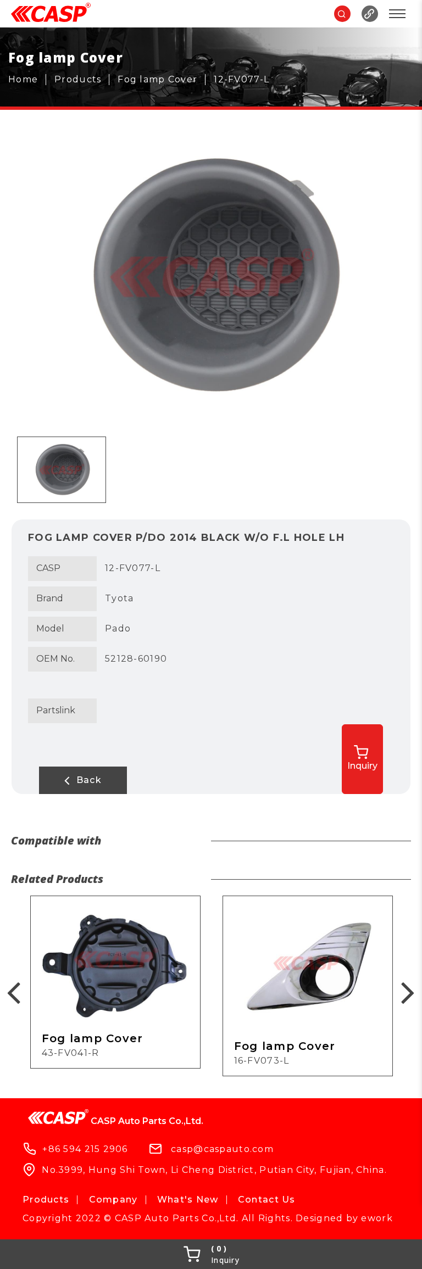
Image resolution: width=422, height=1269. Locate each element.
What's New (188, 1199)
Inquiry (362, 766)
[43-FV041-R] (115, 982)
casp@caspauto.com (222, 1148)
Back (87, 780)
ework (376, 1218)
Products (46, 1199)
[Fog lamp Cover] (162, 79)
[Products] (81, 79)
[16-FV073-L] (307, 986)
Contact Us (267, 1199)
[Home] (27, 79)
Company (113, 1199)
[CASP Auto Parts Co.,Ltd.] (51, 13)
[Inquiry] (211, 1254)
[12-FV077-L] (245, 79)
